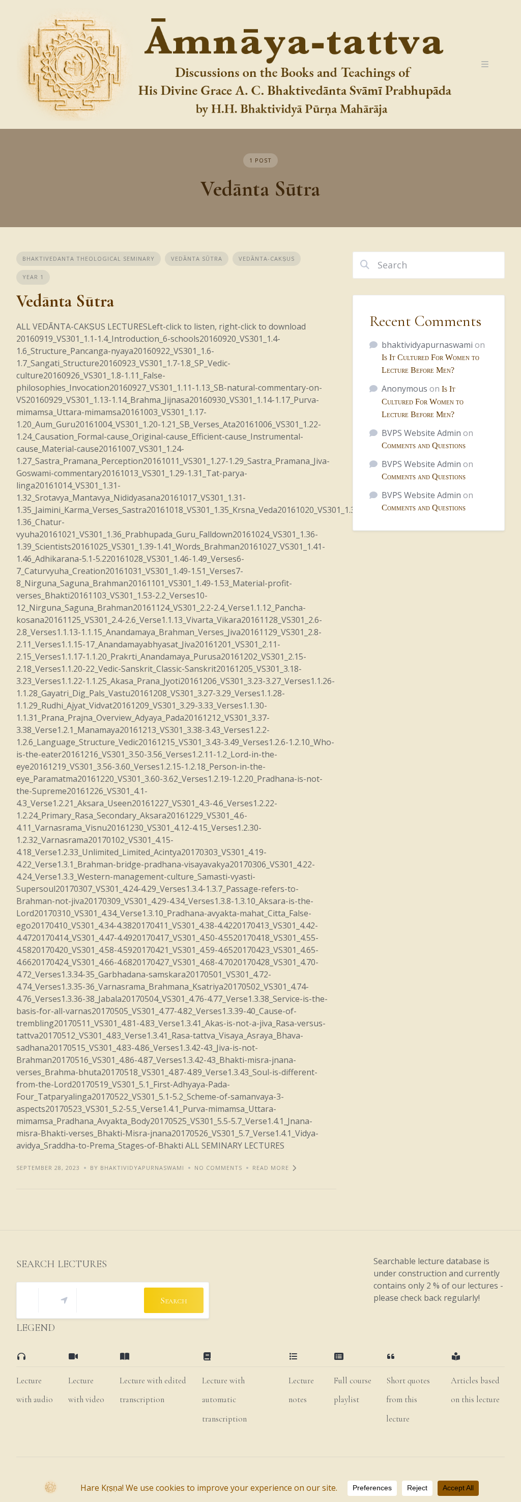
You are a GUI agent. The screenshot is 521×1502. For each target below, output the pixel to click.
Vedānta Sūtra (196, 258)
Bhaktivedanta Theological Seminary (88, 258)
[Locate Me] (64, 1300)
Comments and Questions (424, 445)
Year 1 (33, 277)
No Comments (218, 1167)
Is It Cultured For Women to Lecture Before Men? (423, 402)
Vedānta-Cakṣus (267, 258)
